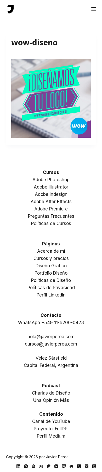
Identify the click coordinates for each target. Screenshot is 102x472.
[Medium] (41, 466)
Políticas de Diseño (51, 280)
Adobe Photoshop (51, 179)
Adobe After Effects (51, 201)
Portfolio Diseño (51, 273)
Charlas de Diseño (51, 393)
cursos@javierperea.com (51, 344)
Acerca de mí (51, 251)
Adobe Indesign (51, 194)
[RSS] (94, 466)
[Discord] (71, 466)
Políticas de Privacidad (51, 287)
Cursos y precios (51, 258)
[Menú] (93, 9)
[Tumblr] (79, 466)
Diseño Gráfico (51, 265)
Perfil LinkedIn (51, 295)
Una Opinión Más (51, 400)
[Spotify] (33, 466)
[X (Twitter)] (86, 466)
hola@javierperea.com (51, 336)
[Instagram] (26, 466)
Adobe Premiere (51, 208)
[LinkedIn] (18, 466)
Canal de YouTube (51, 421)
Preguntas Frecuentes (51, 216)
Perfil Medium (51, 436)
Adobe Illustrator (51, 187)
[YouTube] (56, 466)
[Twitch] (64, 466)
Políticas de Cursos (51, 223)
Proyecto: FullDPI (51, 428)
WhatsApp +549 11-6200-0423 (51, 322)
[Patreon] (48, 466)
